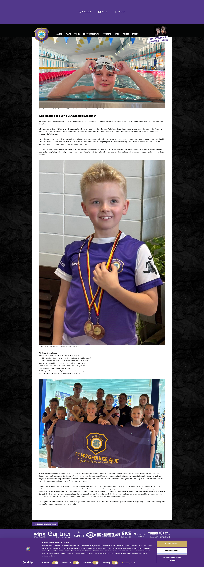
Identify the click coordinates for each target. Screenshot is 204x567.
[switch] (76, 562)
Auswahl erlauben (171, 550)
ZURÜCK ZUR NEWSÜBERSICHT (45, 524)
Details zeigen (127, 563)
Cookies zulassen (171, 543)
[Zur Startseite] (43, 34)
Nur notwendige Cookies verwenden (172, 559)
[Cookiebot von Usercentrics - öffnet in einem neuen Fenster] (28, 562)
